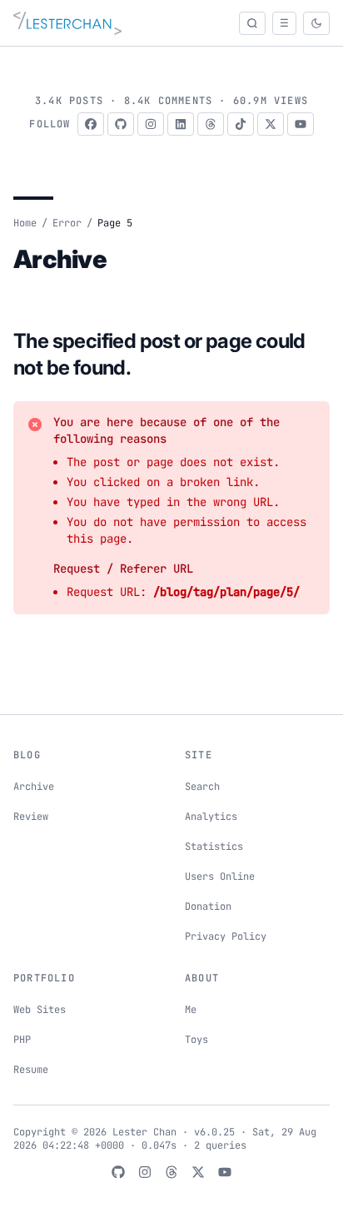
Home (25, 223)
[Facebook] (90, 124)
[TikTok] (240, 124)
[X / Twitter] (270, 124)
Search (202, 786)
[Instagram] (150, 124)
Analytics (211, 816)
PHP (22, 1039)
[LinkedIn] (180, 124)
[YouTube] (300, 124)
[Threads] (210, 124)
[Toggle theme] (316, 23)
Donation (208, 906)
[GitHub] (120, 124)
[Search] (252, 23)
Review (30, 816)
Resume (30, 1069)
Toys (196, 1039)
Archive (33, 786)
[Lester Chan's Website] (67, 23)
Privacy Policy (225, 936)
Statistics (214, 846)
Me (190, 1009)
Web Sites (39, 1009)
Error (67, 223)
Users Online (220, 876)
